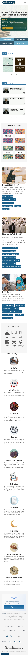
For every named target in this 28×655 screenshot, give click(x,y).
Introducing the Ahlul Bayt (10, 248)
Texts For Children (7, 305)
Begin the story (8, 28)
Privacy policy (21, 630)
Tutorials (17, 206)
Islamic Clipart (19, 315)
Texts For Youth (20, 305)
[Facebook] (7, 636)
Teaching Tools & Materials (10, 308)
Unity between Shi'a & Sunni (10, 254)
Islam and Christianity (8, 200)
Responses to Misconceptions (11, 260)
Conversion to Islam (8, 203)
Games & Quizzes (7, 315)
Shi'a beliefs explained (9, 251)
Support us (14, 607)
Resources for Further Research (11, 267)
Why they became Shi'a (9, 257)
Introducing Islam (7, 196)
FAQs (4, 630)
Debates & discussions (9, 263)
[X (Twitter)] (11, 636)
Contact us (20, 626)
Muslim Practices (7, 206)
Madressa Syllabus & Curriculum (12, 312)
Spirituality (5, 209)
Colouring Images (7, 318)
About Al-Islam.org (9, 626)
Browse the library (20, 28)
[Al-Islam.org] (8, 2)
